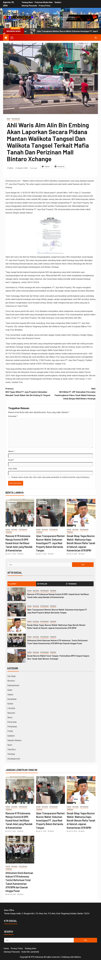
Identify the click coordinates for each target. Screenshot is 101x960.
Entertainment (13, 685)
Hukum (8, 529)
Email (11, 460)
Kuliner (10, 704)
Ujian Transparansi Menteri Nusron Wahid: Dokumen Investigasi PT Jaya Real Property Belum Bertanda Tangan (50, 543)
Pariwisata (12, 722)
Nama (11, 451)
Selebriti (11, 736)
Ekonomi (11, 681)
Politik (10, 731)
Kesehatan (12, 699)
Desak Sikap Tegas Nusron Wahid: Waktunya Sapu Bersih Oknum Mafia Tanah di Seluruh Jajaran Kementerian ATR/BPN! (81, 543)
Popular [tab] (43, 584)
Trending (9, 532)
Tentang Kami (27, 2)
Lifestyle (11, 708)
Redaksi (58, 2)
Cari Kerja (11, 676)
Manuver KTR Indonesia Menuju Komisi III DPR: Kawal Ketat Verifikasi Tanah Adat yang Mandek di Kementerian (19, 543)
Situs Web (12, 468)
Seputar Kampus (14, 740)
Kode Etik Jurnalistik (30, 952)
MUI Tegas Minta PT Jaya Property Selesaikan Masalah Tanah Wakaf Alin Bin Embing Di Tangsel (28, 392)
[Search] (95, 37)
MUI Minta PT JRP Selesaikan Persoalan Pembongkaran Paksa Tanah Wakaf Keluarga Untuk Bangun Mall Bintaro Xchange (75, 394)
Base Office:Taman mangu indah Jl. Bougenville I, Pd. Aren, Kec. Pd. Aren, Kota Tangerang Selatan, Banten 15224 (46, 912)
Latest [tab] (13, 584)
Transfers (11, 749)
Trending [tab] (72, 584)
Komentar (13, 416)
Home (6, 948)
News (8, 119)
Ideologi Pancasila (29, 6)
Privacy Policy (44, 6)
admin (11, 168)
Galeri (9, 690)
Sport (9, 745)
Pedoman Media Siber (44, 2)
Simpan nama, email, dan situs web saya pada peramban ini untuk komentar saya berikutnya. (50, 477)
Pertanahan (15, 119)
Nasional (14, 529)
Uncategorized (13, 759)
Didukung (66, 957)
